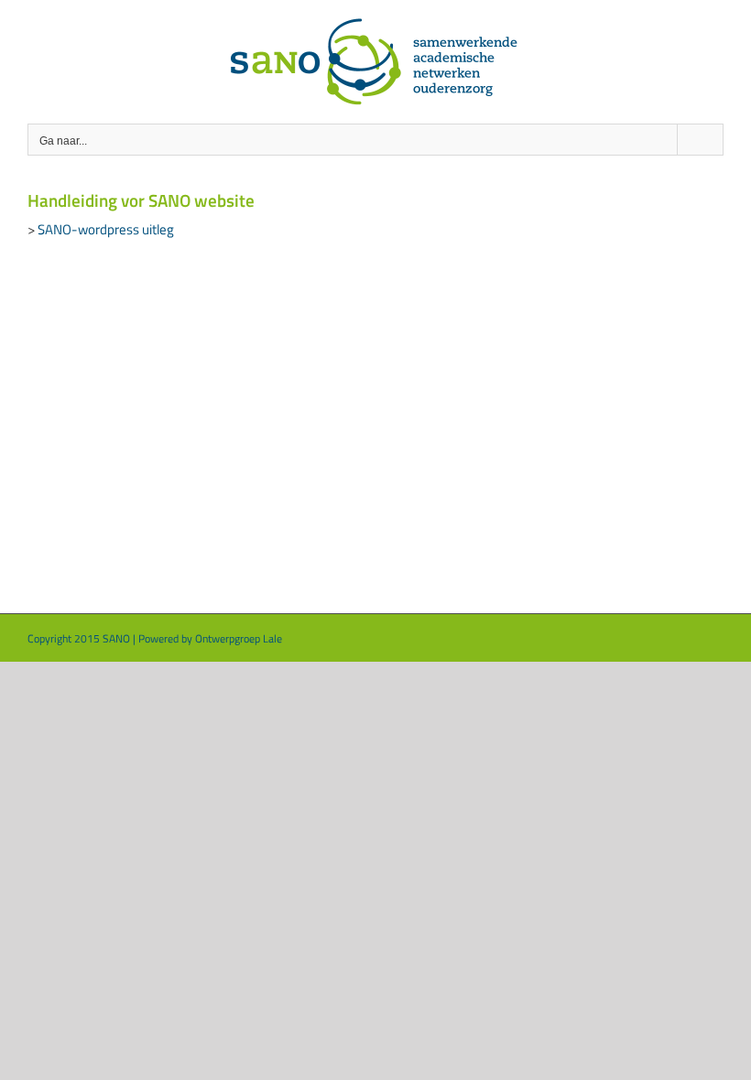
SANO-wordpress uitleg (106, 229)
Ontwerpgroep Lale (238, 638)
